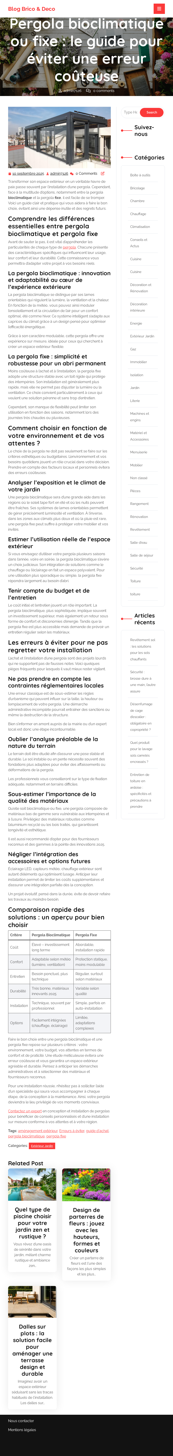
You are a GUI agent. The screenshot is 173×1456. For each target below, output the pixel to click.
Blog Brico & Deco (31, 9)
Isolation (136, 375)
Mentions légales (22, 1430)
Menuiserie (138, 452)
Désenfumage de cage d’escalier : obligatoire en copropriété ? (141, 717)
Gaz (133, 349)
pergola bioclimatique (26, 1136)
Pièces (135, 491)
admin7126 (59, 173)
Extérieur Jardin (60, 100)
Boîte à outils (140, 175)
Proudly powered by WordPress (138, 1447)
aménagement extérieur (37, 1131)
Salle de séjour (141, 555)
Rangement (139, 504)
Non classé (139, 478)
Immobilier (138, 362)
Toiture (135, 581)
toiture (135, 594)
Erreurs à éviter (71, 1131)
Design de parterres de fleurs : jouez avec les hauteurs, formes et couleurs (86, 1230)
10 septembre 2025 (28, 174)
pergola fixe (56, 1136)
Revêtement (140, 530)
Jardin (134, 388)
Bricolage (137, 188)
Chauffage (138, 214)
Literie (135, 401)
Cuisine (135, 259)
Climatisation (140, 227)
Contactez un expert (25, 1111)
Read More (30, 1185)
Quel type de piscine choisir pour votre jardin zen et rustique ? (33, 1223)
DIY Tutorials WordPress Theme (35, 1444)
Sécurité (136, 568)
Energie (136, 323)
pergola (69, 247)
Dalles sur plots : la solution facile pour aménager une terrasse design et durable (32, 1350)
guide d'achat (97, 1131)
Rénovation (139, 517)
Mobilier (136, 465)
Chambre (137, 201)
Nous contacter (21, 1421)
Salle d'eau (138, 543)
